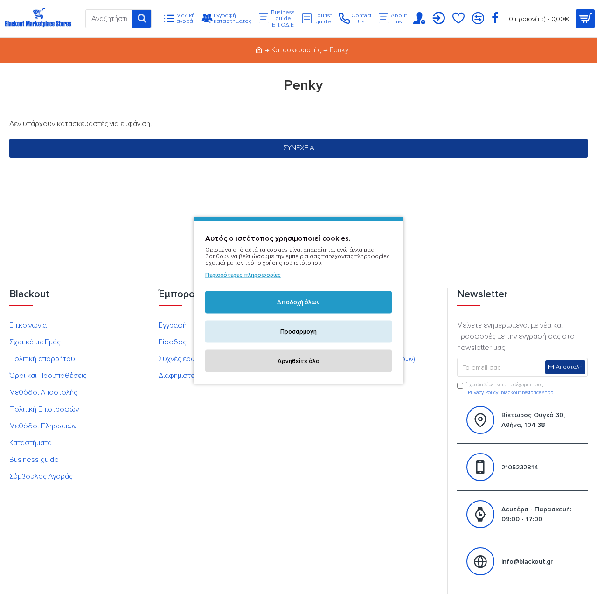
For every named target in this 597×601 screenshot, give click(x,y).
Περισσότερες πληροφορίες (243, 275)
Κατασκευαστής (296, 50)
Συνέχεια (298, 148)
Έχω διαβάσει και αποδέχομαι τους (510, 389)
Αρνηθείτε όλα (298, 361)
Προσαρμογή (298, 331)
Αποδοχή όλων (298, 302)
